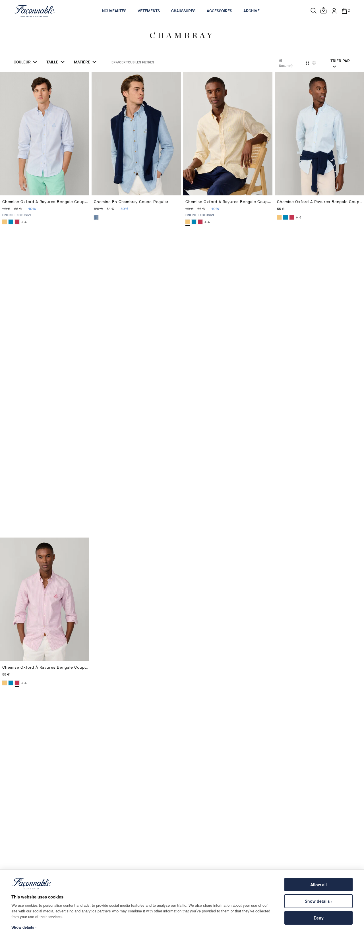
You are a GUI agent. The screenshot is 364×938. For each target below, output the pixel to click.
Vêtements (149, 11)
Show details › (318, 901)
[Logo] (34, 11)
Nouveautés (114, 11)
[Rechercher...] (313, 10)
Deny (319, 918)
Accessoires (219, 11)
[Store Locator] (323, 10)
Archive (251, 11)
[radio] (4, 222)
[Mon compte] (334, 10)
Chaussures (183, 11)
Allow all (318, 884)
